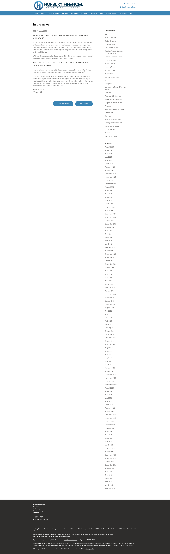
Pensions (108, 93)
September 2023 (110, 264)
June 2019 (108, 435)
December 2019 (110, 415)
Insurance (84, 13)
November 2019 (110, 418)
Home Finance (110, 63)
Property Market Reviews (113, 103)
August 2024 (109, 227)
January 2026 (109, 170)
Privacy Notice (90, 549)
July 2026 (108, 150)
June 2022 (108, 314)
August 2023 (109, 267)
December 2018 (110, 455)
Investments (109, 73)
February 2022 (110, 328)
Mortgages (65, 13)
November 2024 (110, 217)
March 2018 (109, 485)
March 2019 (109, 445)
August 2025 (109, 187)
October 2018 (109, 462)
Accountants (75, 13)
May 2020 (108, 398)
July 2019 (108, 431)
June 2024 (108, 234)
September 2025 (110, 184)
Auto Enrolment (110, 38)
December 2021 (110, 334)
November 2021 (110, 338)
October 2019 (109, 421)
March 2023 (109, 284)
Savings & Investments (113, 119)
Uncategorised (110, 129)
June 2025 (108, 194)
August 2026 (109, 147)
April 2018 (108, 482)
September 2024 (110, 224)
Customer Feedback (111, 13)
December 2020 (110, 374)
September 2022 (110, 304)
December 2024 (110, 214)
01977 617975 (38, 517)
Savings (108, 116)
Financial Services (54, 13)
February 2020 (110, 408)
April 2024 (108, 241)
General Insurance (111, 60)
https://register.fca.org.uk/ (46, 536)
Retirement (109, 113)
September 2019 (110, 425)
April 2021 (108, 361)
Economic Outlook (111, 44)
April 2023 (108, 281)
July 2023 (108, 271)
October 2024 (109, 220)
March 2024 (109, 244)
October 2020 (109, 381)
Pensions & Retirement (113, 96)
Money (107, 80)
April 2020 (108, 401)
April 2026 (108, 160)
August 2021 (109, 348)
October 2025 (109, 180)
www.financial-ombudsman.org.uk (98, 545)
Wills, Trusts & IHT (111, 136)
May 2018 (108, 478)
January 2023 (109, 291)
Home (36, 13)
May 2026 (108, 157)
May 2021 (108, 358)
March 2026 (109, 164)
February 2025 (110, 207)
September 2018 (110, 465)
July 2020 (108, 391)
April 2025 (108, 200)
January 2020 (109, 411)
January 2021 (109, 371)
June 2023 (108, 274)
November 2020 (110, 378)
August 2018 (109, 468)
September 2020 (110, 385)
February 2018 (110, 488)
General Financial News (113, 57)
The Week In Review (112, 126)
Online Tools (93, 13)
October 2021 (109, 341)
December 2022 (110, 294)
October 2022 (109, 301)
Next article (84, 104)
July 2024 (108, 231)
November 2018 (110, 458)
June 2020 (108, 395)
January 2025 (109, 210)
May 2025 (108, 197)
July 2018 (108, 472)
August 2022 (109, 308)
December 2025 (110, 174)
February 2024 (110, 247)
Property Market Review (113, 99)
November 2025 (110, 177)
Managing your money (112, 77)
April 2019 (108, 441)
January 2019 (109, 451)
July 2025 (108, 190)
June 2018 (108, 475)
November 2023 (110, 257)
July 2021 (108, 351)
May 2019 (108, 438)
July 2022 (108, 311)
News (101, 13)
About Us (43, 13)
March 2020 (109, 405)
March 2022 (109, 324)
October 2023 (109, 261)
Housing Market (110, 67)
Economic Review (111, 48)
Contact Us (123, 13)
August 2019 (109, 428)
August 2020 (109, 388)
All (106, 34)
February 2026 (110, 167)
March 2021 (109, 364)
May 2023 (108, 277)
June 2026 (108, 154)
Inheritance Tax (110, 70)
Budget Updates (110, 41)
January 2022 (109, 331)
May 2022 (108, 318)
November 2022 (110, 297)
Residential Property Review (115, 109)
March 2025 (109, 204)
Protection (108, 106)
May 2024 (108, 237)
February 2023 (110, 287)
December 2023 (110, 254)
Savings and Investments (113, 123)
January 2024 (109, 251)
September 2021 (110, 344)
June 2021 (108, 354)
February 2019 (110, 448)
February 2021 (110, 368)
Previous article (63, 104)
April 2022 (108, 321)
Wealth (107, 133)
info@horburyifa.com (41, 519)
